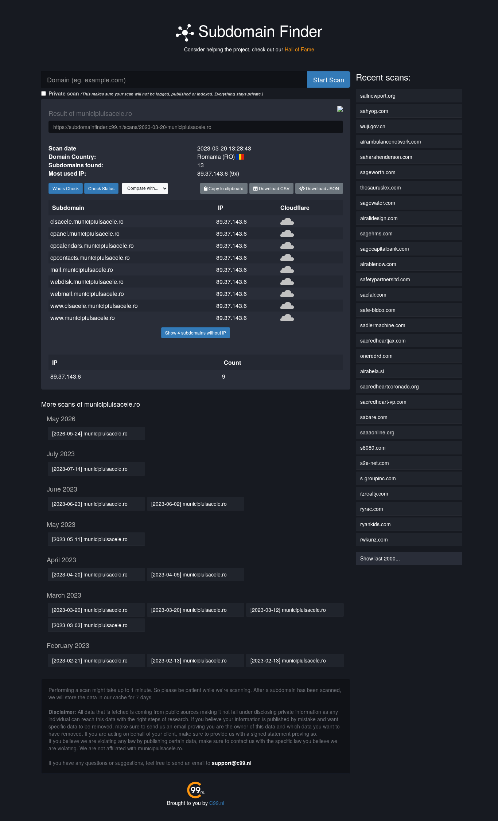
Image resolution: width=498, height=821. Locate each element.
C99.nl (216, 802)
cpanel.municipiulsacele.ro (85, 233)
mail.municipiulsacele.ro (81, 269)
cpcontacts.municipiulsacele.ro (90, 257)
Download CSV (273, 188)
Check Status (101, 188)
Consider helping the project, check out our (249, 49)
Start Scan (328, 79)
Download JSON (322, 188)
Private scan (155, 93)
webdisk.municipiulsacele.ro (87, 281)
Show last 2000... (380, 558)
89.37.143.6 (231, 221)
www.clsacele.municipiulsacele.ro (94, 305)
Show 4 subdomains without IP (195, 332)
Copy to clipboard (225, 188)
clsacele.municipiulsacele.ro (87, 221)
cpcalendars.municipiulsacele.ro (92, 245)
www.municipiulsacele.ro (82, 317)
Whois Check (65, 188)
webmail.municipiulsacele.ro (87, 293)
